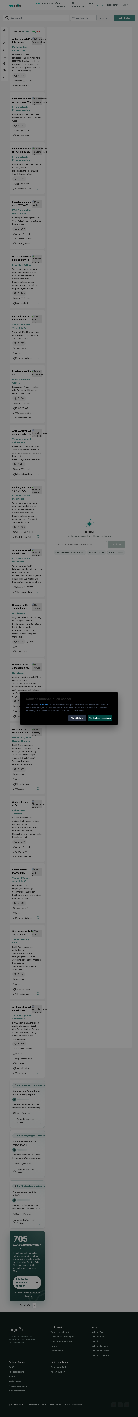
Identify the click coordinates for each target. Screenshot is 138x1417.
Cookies (44, 705)
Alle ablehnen (77, 718)
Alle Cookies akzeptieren (100, 718)
